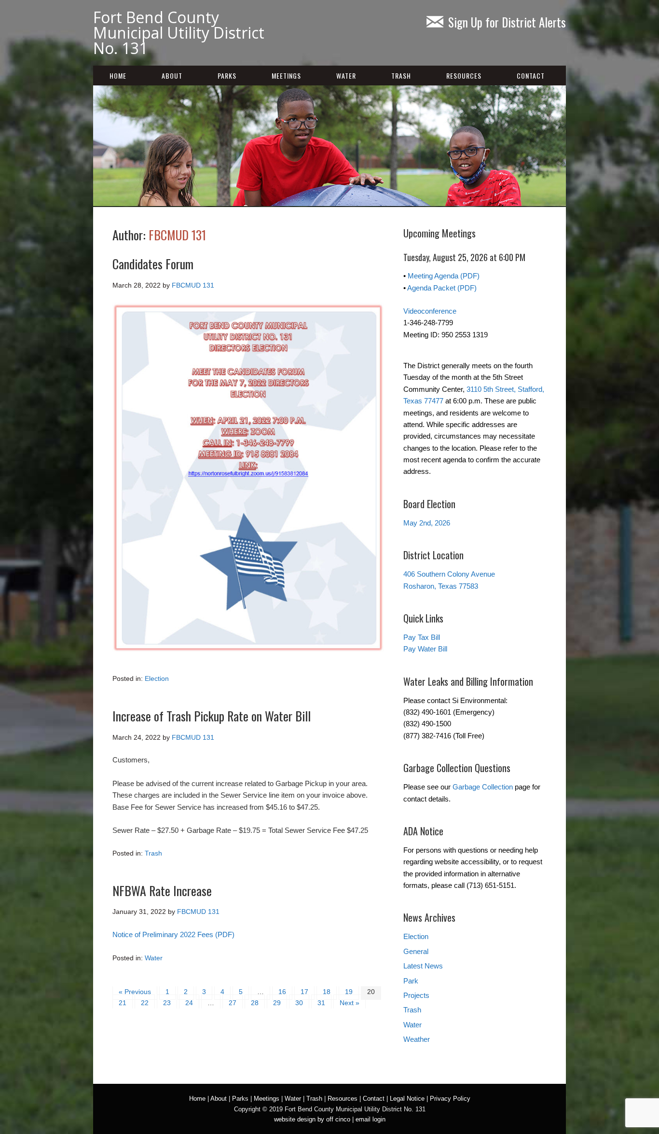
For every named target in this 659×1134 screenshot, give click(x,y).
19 (349, 992)
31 (321, 1003)
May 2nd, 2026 (426, 523)
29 (277, 1003)
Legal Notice (407, 1098)
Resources (463, 75)
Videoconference (429, 311)
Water (346, 75)
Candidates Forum (152, 263)
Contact (531, 75)
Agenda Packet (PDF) (442, 288)
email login (370, 1119)
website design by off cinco (312, 1119)
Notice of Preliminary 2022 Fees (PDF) (173, 934)
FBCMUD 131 (177, 234)
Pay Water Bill (425, 649)
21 (122, 1003)
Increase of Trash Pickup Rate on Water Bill (211, 715)
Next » (349, 1003)
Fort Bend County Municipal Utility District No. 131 (178, 32)
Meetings (286, 75)
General (415, 951)
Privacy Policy (450, 1098)
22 (145, 1003)
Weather (416, 1039)
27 (232, 1003)
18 (326, 992)
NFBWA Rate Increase (162, 890)
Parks (227, 75)
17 (304, 992)
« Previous (135, 992)
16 (282, 992)
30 (299, 1003)
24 (189, 1003)
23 (167, 1003)
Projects (416, 995)
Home (118, 75)
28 (255, 1003)
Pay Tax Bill (421, 637)
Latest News (423, 966)
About (172, 75)
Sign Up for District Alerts (507, 22)
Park (410, 981)
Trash (401, 75)
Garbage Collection (483, 787)
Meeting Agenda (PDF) (444, 276)
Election (157, 678)
